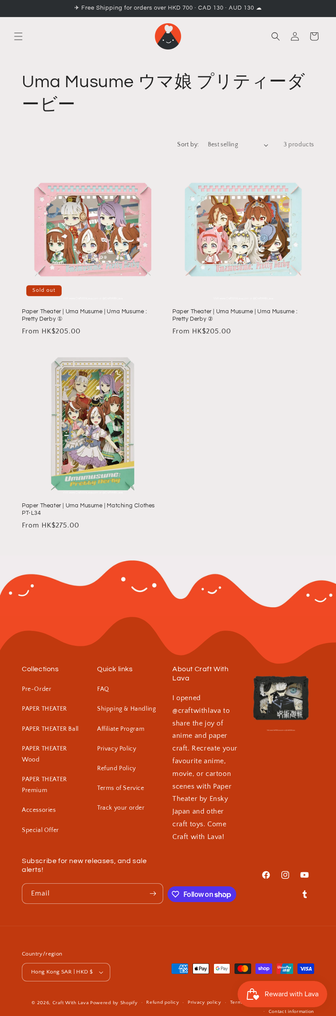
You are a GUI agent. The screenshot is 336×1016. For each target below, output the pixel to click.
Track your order (121, 807)
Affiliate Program (120, 729)
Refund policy (162, 1002)
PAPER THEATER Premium (44, 785)
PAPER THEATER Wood (44, 754)
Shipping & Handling (126, 708)
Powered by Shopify (114, 1002)
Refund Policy (116, 768)
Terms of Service (120, 788)
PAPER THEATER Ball (50, 729)
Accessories (39, 810)
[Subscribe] (153, 893)
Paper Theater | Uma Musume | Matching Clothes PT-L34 (88, 509)
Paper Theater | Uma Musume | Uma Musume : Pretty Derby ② (235, 315)
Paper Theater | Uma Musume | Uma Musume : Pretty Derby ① (84, 315)
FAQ (103, 689)
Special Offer (40, 830)
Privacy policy (204, 1002)
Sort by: (188, 144)
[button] (18, 36)
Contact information (291, 1011)
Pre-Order (36, 689)
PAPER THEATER (44, 708)
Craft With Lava (70, 1002)
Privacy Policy (116, 748)
